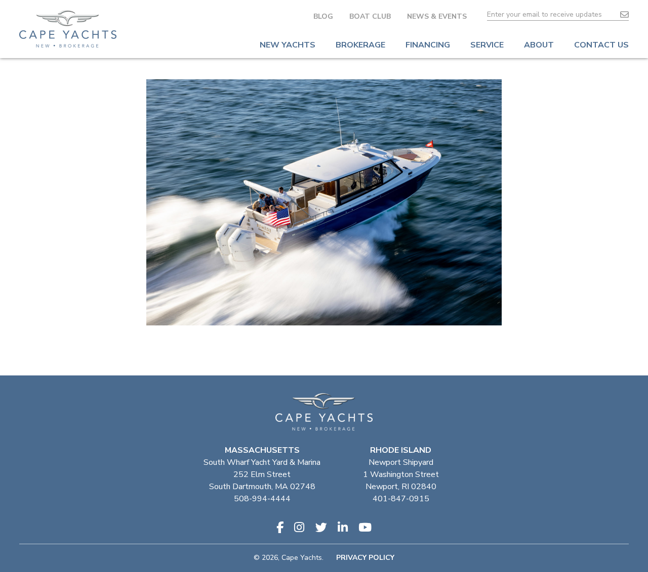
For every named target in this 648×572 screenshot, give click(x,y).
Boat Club (370, 16)
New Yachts (287, 45)
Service (487, 45)
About (539, 45)
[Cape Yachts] (67, 29)
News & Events (437, 16)
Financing (428, 45)
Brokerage (360, 45)
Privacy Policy (365, 557)
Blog (323, 16)
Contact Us (601, 45)
